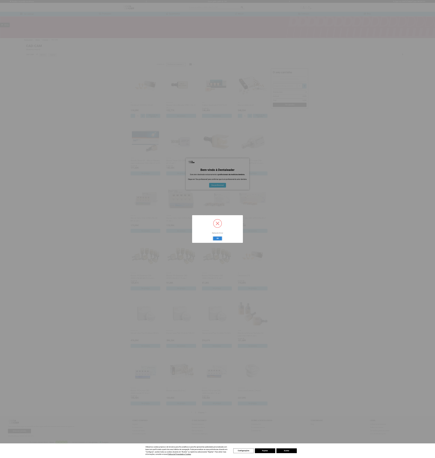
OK (217, 238)
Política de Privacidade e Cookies (179, 454)
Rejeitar (265, 451)
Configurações (243, 451)
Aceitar (286, 451)
